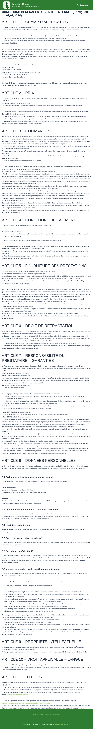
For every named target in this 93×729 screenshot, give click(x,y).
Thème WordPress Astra (62, 724)
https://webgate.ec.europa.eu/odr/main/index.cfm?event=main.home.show (26, 703)
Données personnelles (53, 714)
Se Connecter (82, 5)
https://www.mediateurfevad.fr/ (18, 695)
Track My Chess (20, 4)
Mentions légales (38, 714)
